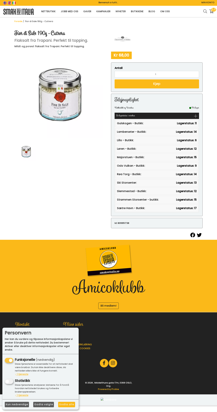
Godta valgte (43, 404)
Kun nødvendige (17, 404)
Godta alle (66, 404)
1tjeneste (21, 374)
